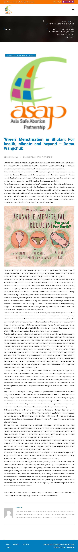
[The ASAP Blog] (8, 10)
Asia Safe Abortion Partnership (38, 157)
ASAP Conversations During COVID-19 (61, 25)
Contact (26, 544)
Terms (8, 547)
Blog (72, 21)
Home (64, 21)
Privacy (16, 544)
